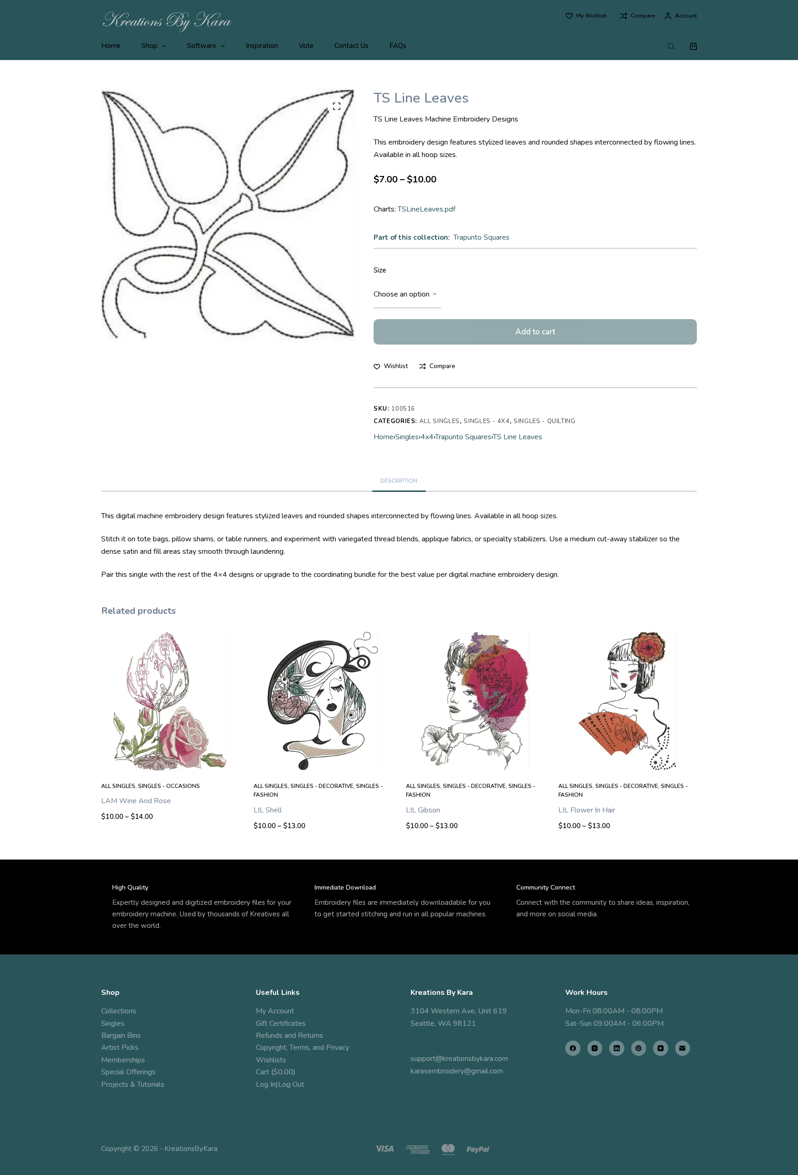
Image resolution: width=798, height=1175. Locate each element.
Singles (407, 437)
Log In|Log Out (280, 1084)
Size (380, 270)
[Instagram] (595, 1048)
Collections (118, 1011)
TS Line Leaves (517, 437)
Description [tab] (399, 481)
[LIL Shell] (323, 701)
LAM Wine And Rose (136, 801)
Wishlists (271, 1060)
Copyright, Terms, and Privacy (302, 1047)
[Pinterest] (639, 1048)
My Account (275, 1011)
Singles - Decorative (321, 786)
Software (201, 45)
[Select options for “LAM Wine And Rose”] (170, 758)
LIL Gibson (423, 810)
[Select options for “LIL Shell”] (322, 758)
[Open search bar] (671, 46)
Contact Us (351, 45)
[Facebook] (572, 1048)
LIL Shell (268, 810)
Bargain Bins (121, 1035)
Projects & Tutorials (132, 1084)
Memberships (123, 1060)
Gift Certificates (281, 1023)
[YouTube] (660, 1048)
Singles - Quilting (545, 421)
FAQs (397, 45)
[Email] (682, 1048)
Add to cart (535, 332)
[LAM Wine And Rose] (170, 701)
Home (111, 45)
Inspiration (262, 45)
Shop (149, 45)
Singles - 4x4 (486, 421)
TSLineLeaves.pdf (426, 209)
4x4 (427, 437)
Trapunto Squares (481, 237)
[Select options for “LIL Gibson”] (475, 758)
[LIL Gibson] (475, 701)
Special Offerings (128, 1072)
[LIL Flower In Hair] (627, 701)
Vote (306, 45)
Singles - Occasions (169, 786)
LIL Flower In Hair (586, 810)
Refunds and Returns (289, 1035)
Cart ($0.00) (276, 1072)
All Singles (439, 421)
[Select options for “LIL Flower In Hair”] (627, 758)
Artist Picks (120, 1047)
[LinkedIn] (616, 1048)
